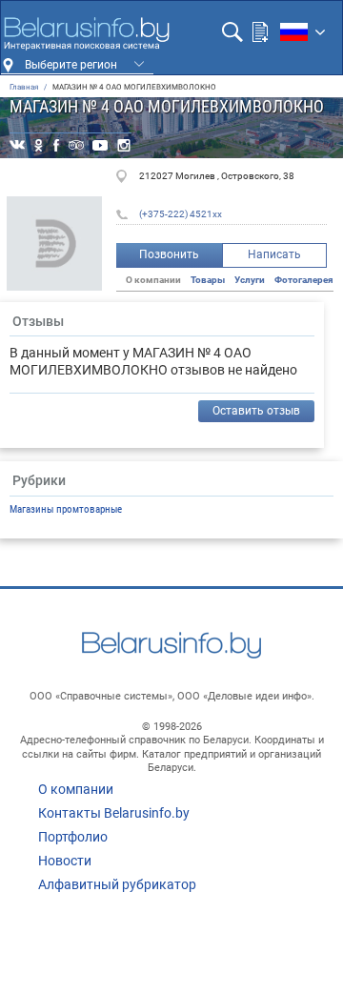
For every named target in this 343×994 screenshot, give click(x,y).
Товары (208, 279)
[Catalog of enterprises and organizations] (86, 33)
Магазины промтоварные (66, 509)
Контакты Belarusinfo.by (114, 813)
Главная (24, 87)
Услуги (249, 279)
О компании (75, 789)
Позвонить (169, 254)
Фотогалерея (303, 279)
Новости (64, 860)
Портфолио (73, 836)
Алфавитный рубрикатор (117, 884)
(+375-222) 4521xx (180, 214)
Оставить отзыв (256, 410)
